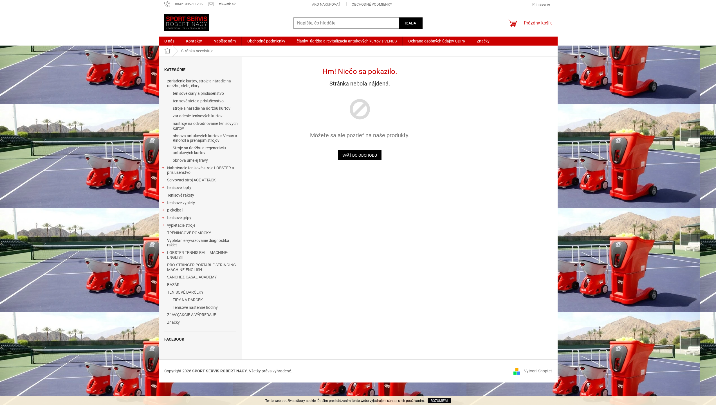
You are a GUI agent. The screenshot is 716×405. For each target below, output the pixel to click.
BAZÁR (173, 284)
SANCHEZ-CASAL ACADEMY (192, 277)
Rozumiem (439, 401)
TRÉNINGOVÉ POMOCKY (189, 233)
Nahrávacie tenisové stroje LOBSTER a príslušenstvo (200, 170)
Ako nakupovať (326, 4)
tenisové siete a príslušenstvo (198, 101)
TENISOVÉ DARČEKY (185, 292)
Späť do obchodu (359, 155)
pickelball (175, 210)
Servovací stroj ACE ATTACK (191, 180)
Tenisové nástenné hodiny (195, 307)
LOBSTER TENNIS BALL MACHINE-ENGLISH (197, 255)
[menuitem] (169, 41)
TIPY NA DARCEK (188, 300)
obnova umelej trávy (190, 160)
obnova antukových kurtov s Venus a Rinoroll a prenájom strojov (205, 138)
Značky (173, 322)
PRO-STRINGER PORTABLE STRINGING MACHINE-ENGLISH (201, 267)
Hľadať (410, 23)
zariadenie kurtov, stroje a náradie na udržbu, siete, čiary (199, 83)
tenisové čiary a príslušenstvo (198, 93)
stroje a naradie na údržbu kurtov (201, 108)
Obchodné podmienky (372, 4)
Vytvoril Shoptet (538, 370)
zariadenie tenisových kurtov (198, 116)
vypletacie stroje (181, 225)
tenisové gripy (179, 217)
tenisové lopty (179, 187)
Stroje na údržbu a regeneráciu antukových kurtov (199, 150)
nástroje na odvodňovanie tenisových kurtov (205, 125)
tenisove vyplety (181, 203)
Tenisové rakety (180, 195)
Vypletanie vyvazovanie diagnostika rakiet (198, 243)
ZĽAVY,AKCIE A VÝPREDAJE (191, 314)
